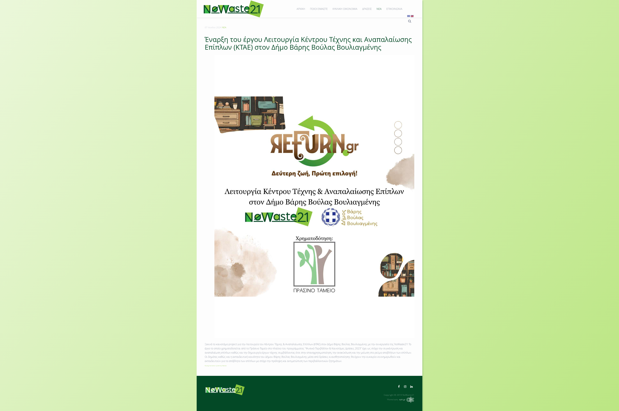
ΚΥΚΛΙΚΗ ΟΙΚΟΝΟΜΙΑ (345, 9)
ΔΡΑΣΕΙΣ (367, 9)
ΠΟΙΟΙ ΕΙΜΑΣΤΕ (319, 9)
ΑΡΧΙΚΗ (301, 9)
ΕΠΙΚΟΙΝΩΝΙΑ (394, 9)
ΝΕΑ (379, 9)
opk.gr (402, 399)
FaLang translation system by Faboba (215, 365)
